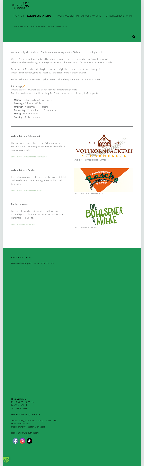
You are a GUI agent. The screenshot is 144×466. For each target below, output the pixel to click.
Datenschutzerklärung (42, 26)
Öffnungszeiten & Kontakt (119, 15)
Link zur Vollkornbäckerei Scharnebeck (29, 156)
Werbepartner (21, 26)
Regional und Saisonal (38, 15)
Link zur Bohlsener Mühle (23, 224)
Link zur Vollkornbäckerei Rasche (26, 190)
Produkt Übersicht (66, 15)
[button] (6, 460)
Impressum (61, 26)
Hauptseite (19, 15)
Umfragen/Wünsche (91, 15)
